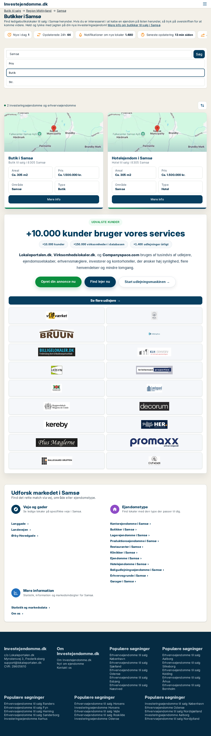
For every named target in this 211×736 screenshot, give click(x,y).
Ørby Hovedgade (23, 535)
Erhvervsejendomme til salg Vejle (97, 711)
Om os (15, 613)
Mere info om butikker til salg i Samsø (134, 25)
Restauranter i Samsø (125, 546)
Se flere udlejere (105, 300)
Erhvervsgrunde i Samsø (128, 575)
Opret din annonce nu (58, 281)
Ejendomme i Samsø (124, 558)
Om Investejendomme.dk (74, 660)
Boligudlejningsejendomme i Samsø (136, 569)
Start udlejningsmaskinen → (147, 282)
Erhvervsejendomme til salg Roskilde (99, 715)
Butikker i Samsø (122, 529)
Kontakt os (64, 667)
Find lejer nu (100, 281)
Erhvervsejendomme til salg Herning (29, 711)
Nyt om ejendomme (70, 663)
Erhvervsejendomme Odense (165, 707)
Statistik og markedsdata (29, 607)
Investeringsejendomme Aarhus (26, 718)
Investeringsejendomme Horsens (97, 707)
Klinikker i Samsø (122, 552)
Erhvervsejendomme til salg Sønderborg (31, 715)
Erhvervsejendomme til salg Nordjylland (172, 718)
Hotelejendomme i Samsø (128, 564)
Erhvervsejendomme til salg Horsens (99, 703)
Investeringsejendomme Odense (96, 718)
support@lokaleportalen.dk (23, 662)
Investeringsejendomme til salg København (174, 703)
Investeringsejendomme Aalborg (167, 715)
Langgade (18, 523)
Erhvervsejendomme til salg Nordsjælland (173, 711)
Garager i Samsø (122, 581)
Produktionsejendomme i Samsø (133, 541)
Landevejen (19, 529)
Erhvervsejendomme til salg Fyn (26, 707)
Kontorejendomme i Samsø (129, 523)
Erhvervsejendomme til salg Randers (29, 703)
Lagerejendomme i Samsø (128, 535)
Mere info (53, 199)
